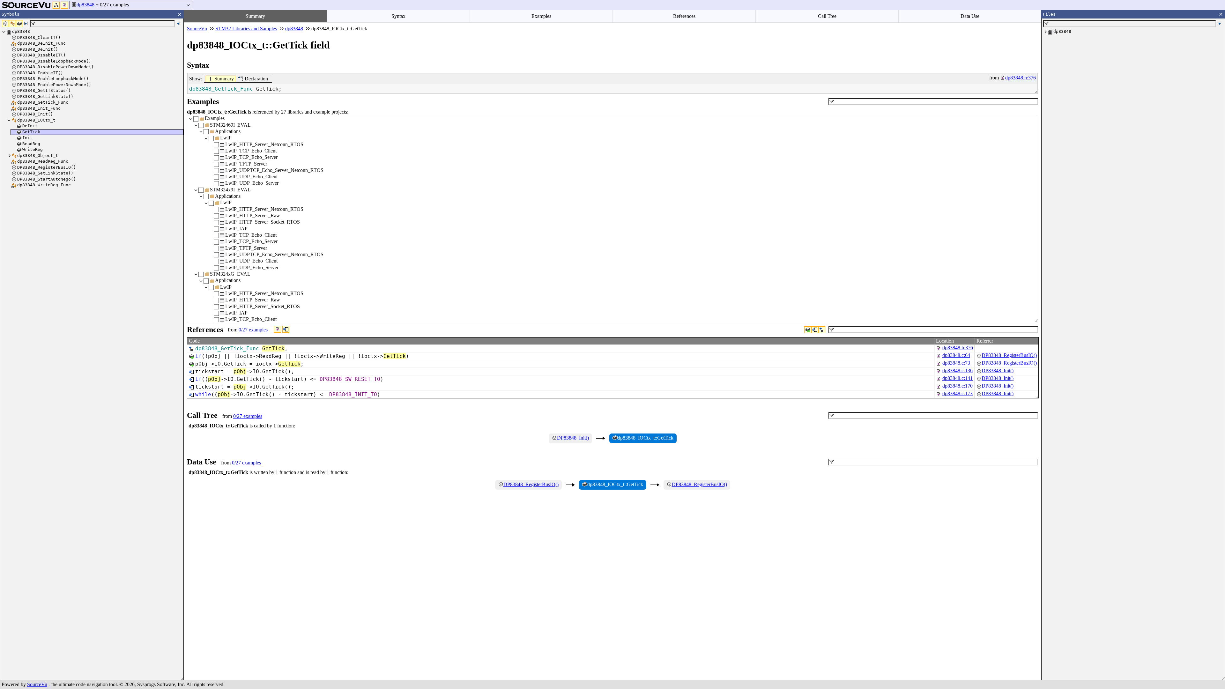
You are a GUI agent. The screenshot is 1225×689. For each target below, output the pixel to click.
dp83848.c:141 (957, 378)
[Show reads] (807, 329)
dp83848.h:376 (957, 347)
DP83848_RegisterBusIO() (1009, 355)
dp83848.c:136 (957, 370)
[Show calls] (814, 329)
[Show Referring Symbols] (285, 329)
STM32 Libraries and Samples (246, 28)
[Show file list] (64, 5)
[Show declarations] (821, 329)
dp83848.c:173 (957, 393)
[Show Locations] (277, 329)
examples (253, 329)
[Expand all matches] (178, 23)
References (684, 16)
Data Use (970, 16)
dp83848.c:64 (956, 355)
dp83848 (85, 4)
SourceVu (37, 684)
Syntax (398, 16)
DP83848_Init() (997, 370)
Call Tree (827, 16)
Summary (255, 16)
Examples (541, 16)
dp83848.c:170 (957, 386)
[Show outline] (56, 5)
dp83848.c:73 (956, 363)
